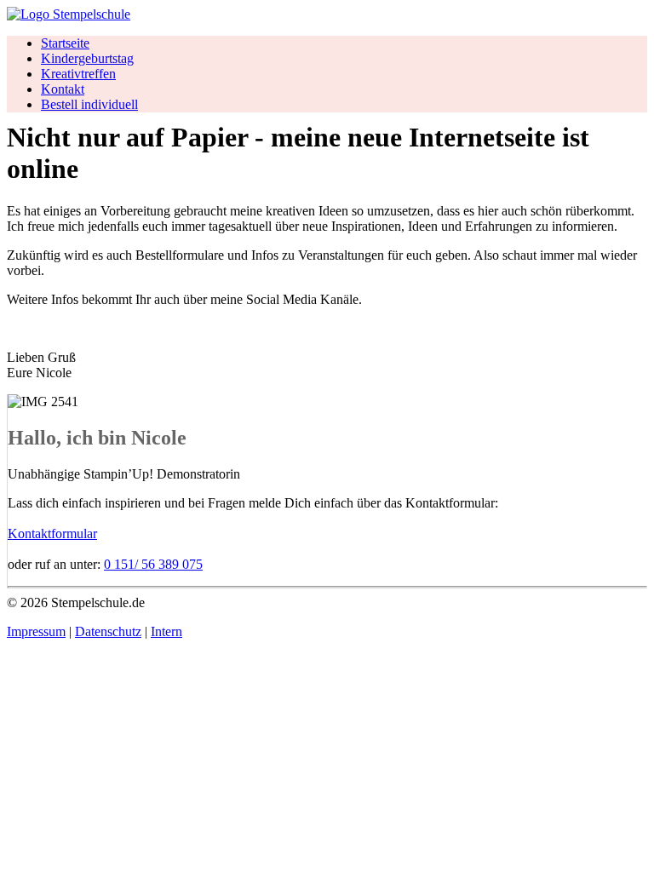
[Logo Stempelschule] (68, 14)
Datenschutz (108, 631)
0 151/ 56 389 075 (153, 564)
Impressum (36, 631)
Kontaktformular (52, 533)
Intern (166, 631)
